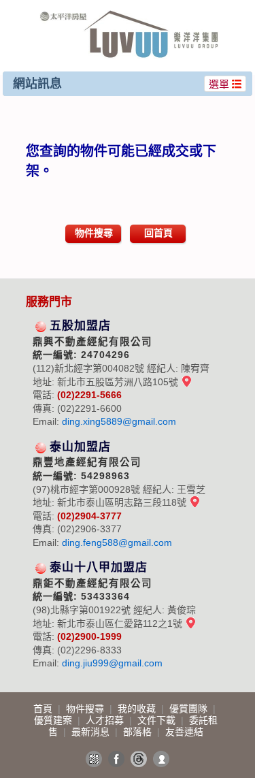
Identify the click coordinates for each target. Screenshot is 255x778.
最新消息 (91, 731)
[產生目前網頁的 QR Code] (94, 759)
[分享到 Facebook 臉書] (116, 759)
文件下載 (157, 720)
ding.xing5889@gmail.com (119, 421)
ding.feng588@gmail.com (117, 542)
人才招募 (106, 720)
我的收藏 (138, 708)
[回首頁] (129, 16)
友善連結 (184, 731)
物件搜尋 (94, 232)
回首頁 (158, 232)
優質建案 (54, 720)
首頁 (44, 708)
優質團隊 (189, 708)
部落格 (138, 731)
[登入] (161, 759)
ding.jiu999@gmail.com (112, 663)
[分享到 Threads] (139, 759)
